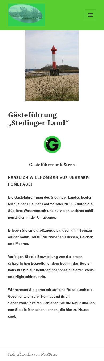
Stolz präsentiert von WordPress (32, 354)
